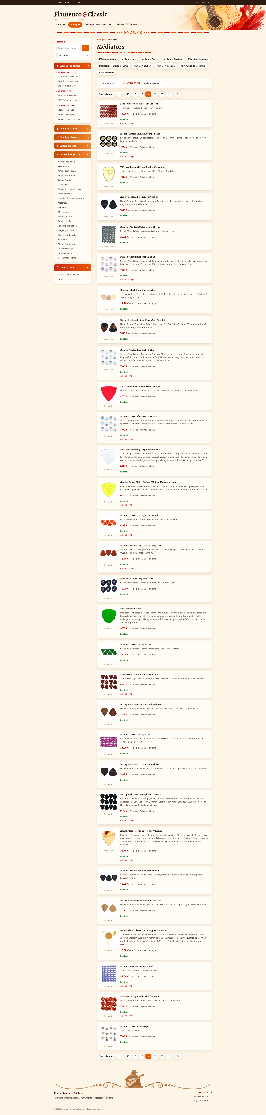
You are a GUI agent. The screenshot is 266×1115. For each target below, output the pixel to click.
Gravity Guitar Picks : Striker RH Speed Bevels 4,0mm (148, 482)
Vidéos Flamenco (66, 109)
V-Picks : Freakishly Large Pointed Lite (140, 449)
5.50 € (137, 684)
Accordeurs (63, 166)
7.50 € (137, 1006)
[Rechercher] (85, 48)
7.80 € (137, 177)
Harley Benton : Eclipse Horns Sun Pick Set (142, 320)
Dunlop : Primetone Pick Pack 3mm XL (140, 870)
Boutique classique (69, 137)
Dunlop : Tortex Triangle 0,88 (135, 644)
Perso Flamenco (68, 267)
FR (197, 2)
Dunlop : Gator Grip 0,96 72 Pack (137, 966)
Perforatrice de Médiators (193, 65)
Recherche (61, 41)
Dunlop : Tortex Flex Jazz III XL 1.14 (138, 256)
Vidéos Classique (66, 114)
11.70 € (138, 303)
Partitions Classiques (68, 81)
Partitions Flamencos (68, 76)
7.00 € (137, 270)
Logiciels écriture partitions (71, 198)
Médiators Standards (198, 59)
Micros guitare (65, 216)
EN (203, 2)
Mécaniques (63, 202)
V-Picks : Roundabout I (132, 608)
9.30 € (137, 495)
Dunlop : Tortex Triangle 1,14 (135, 734)
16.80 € (138, 950)
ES (209, 2)
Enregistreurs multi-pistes (70, 189)
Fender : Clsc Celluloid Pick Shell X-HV (140, 674)
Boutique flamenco (69, 128)
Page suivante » (106, 94)
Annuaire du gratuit (70, 65)
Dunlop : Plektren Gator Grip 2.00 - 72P (140, 226)
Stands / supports (66, 244)
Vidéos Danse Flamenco (69, 119)
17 (141, 94)
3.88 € (137, 210)
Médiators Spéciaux (173, 59)
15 (128, 94)
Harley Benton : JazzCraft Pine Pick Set (140, 900)
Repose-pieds (64, 221)
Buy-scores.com (201, 1100)
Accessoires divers (66, 161)
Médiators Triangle (166, 65)
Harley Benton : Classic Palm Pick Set (139, 764)
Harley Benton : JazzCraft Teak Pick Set (140, 704)
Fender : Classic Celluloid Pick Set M (139, 103)
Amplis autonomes (67, 175)
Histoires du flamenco (127, 24)
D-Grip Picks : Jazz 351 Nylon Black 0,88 (140, 794)
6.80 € (137, 466)
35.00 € (138, 236)
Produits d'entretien (67, 225)
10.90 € (138, 588)
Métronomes (64, 212)
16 (135, 94)
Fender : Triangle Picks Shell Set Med (139, 996)
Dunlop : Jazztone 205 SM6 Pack (136, 578)
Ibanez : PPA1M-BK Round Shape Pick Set (141, 133)
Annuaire (60, 24)
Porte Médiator (106, 72)
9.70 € (137, 628)
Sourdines (63, 239)
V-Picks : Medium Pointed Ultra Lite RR (140, 386)
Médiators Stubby (142, 65)
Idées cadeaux (65, 193)
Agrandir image (127, 123)
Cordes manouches (67, 257)
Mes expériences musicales (98, 24)
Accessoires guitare (70, 154)
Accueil (58, 2)
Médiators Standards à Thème (113, 65)
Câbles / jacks (64, 180)
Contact (68, 2)
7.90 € (137, 146)
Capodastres (64, 184)
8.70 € (137, 396)
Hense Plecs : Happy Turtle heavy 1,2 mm (141, 830)
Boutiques (75, 24)
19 (155, 94)
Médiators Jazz (129, 59)
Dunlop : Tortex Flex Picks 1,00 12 (137, 350)
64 (178, 94)
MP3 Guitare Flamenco (68, 95)
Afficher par (133, 83)
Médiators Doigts (107, 59)
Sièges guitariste (66, 230)
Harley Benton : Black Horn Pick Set (139, 196)
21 (169, 94)
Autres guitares (68, 145)
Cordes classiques (66, 248)
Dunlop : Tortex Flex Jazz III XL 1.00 (138, 416)
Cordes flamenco (66, 253)
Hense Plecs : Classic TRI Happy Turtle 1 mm (143, 930)
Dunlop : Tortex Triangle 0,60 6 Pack (139, 515)
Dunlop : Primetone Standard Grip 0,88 (140, 545)
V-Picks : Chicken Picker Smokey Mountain (142, 167)
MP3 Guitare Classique (68, 100)
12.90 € (138, 558)
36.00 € (138, 654)
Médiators (63, 207)
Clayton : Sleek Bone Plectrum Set (138, 290)
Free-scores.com (201, 1096)
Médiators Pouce (150, 59)
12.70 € (138, 850)
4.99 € (137, 525)
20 (162, 94)
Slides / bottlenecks (67, 234)
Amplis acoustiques (67, 171)
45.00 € (138, 113)
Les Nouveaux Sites (67, 85)
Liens (78, 2)
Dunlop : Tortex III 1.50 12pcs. (135, 1026)
